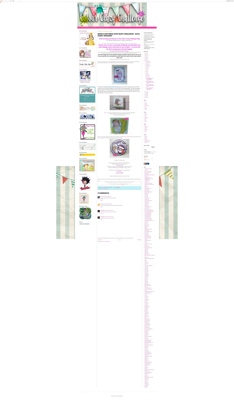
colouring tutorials (148, 214)
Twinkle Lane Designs (148, 377)
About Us (107, 27)
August (147, 67)
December (147, 61)
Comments (147, 159)
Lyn (145, 301)
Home (79, 27)
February (147, 75)
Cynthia (146, 221)
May (146, 71)
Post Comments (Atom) (106, 241)
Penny (146, 338)
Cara (145, 194)
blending (146, 189)
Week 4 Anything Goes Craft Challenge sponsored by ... (149, 79)
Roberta (146, 346)
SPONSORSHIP (101, 27)
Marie (146, 310)
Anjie (145, 176)
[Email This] (114, 187)
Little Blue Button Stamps (149, 291)
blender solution (147, 188)
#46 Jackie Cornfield (119, 173)
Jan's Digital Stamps (148, 265)
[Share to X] (116, 187)
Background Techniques (149, 184)
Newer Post (100, 239)
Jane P (146, 269)
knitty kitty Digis (147, 285)
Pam (145, 118)
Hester (146, 252)
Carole (146, 196)
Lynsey (146, 305)
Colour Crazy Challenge (149, 210)
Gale (145, 241)
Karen (146, 280)
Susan (146, 130)
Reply (101, 200)
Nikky (146, 332)
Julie (145, 279)
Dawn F (146, 136)
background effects (148, 183)
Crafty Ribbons (147, 216)
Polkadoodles (147, 341)
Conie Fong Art (147, 215)
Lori (145, 295)
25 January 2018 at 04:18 (109, 210)
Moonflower (147, 327)
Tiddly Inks (146, 373)
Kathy (146, 281)
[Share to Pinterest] (119, 187)
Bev (145, 185)
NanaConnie (147, 330)
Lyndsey (146, 302)
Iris (145, 260)
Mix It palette (147, 325)
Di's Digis (146, 230)
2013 (146, 97)
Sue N (105, 112)
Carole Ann (146, 198)
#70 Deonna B (119, 165)
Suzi (145, 368)
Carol (146, 195)
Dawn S (146, 225)
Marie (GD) (146, 140)
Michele (146, 142)
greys (146, 245)
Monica (146, 326)
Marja (146, 311)
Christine (146, 201)
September (148, 65)
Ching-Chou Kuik (147, 200)
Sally (145, 348)
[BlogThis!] (115, 187)
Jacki (145, 261)
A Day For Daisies (148, 168)
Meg (145, 317)
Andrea (146, 173)
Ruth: (99, 61)
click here (122, 184)
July (146, 68)
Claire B (146, 205)
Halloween (146, 246)
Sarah (146, 109)
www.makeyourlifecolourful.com (113, 86)
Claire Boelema (147, 206)
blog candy (146, 190)
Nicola (146, 331)
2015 (146, 94)
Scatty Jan (146, 351)
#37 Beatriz (119, 171)
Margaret (146, 117)
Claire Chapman (147, 209)
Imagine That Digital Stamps (149, 258)
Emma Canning (147, 236)
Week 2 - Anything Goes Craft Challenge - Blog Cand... (150, 85)
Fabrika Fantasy (147, 237)
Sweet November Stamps (149, 369)
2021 (146, 55)
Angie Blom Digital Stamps (149, 174)
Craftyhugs (102, 210)
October (147, 64)
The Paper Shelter (148, 372)
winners (146, 383)
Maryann (146, 316)
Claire (146, 204)
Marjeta (146, 129)
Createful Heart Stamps (148, 220)
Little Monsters (113, 61)
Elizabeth (146, 235)
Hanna (146, 113)
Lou (145, 116)
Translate (152, 153)
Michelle (146, 322)
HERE (114, 167)
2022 (146, 54)
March (147, 74)
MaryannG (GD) (147, 141)
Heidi (101, 188)
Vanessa (146, 379)
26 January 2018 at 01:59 (109, 216)
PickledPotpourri (147, 340)
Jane (145, 266)
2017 (146, 91)
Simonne (146, 361)
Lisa (145, 290)
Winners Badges (94, 27)
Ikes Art (146, 257)
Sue (107, 188)
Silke (145, 121)
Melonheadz (147, 320)
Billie (145, 125)
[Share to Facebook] (118, 187)
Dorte (101, 196)
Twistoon (146, 378)
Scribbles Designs (148, 353)
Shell (145, 357)
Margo (146, 138)
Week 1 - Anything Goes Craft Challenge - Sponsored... (150, 88)
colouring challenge (148, 211)
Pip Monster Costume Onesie (127, 136)
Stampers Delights (148, 362)
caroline (146, 199)
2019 (146, 58)
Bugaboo (146, 193)
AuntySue (146, 180)
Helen (146, 137)
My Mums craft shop (148, 328)
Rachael (146, 343)
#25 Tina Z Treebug (119, 172)
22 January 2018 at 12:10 (107, 196)
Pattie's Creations (148, 336)
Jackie (146, 104)
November (147, 62)
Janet (146, 128)
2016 (146, 93)
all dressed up (147, 172)
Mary (145, 315)
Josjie (146, 276)
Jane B (146, 268)
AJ (145, 101)
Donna (146, 103)
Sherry (146, 358)
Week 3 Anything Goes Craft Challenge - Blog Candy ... (150, 82)
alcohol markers (147, 171)
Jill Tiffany (146, 274)
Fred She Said (147, 240)
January (147, 77)
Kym (145, 106)
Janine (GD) (147, 105)
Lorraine (146, 296)
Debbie (146, 226)
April (146, 72)
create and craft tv (148, 219)
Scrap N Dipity (147, 352)
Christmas (146, 203)
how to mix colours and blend (149, 255)
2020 (146, 57)
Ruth (105, 188)
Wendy (146, 382)
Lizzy (145, 294)
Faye (145, 239)
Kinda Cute (146, 284)
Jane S (99, 136)
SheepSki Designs (148, 356)
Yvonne (146, 384)
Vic (145, 131)
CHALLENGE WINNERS (86, 27)
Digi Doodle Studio (148, 231)
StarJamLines (147, 364)
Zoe (145, 387)
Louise (146, 108)
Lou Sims (146, 299)
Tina (145, 374)
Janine (146, 273)
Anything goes (147, 177)
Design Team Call (148, 229)
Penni (146, 337)
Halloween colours (148, 247)
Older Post (139, 239)
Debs (145, 227)
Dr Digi (146, 234)
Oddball (146, 333)
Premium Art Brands (148, 342)
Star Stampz (147, 363)
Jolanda (146, 275)
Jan (145, 264)
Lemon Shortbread (148, 289)
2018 (146, 60)
